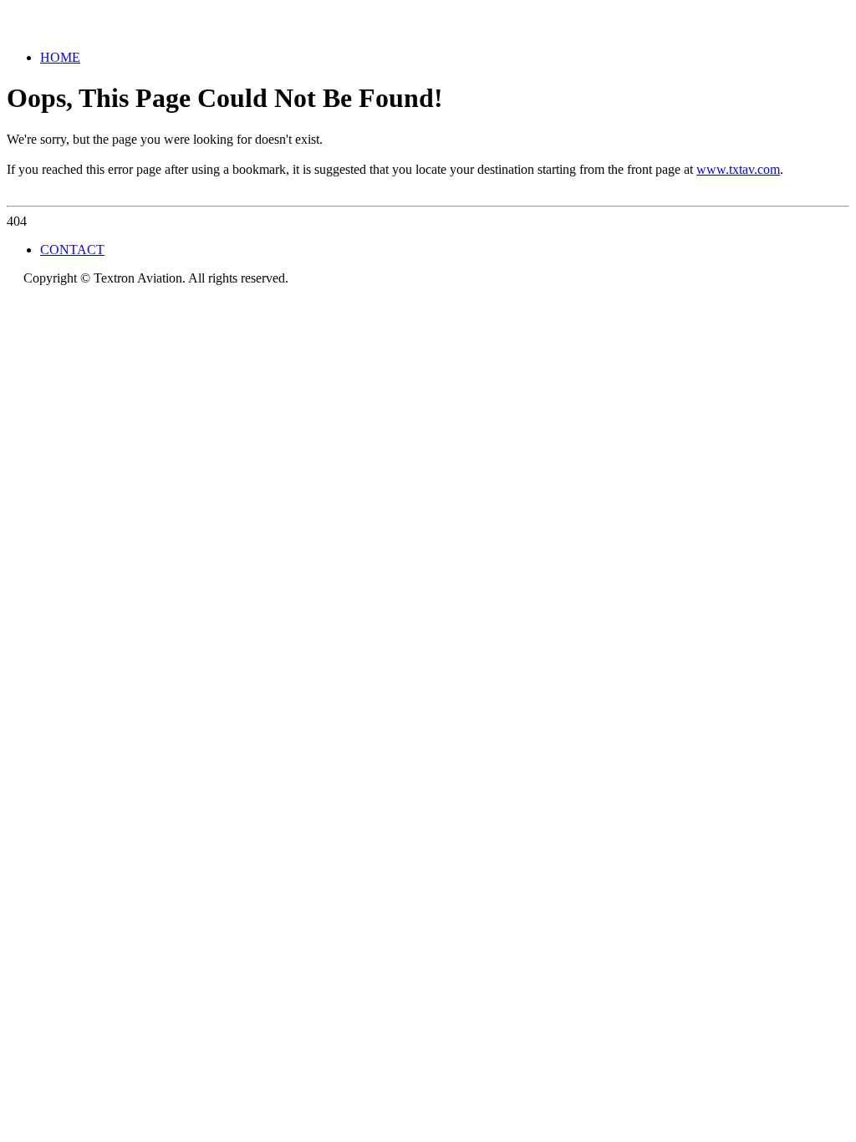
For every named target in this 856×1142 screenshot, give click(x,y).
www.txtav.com (738, 169)
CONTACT (72, 249)
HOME (60, 57)
